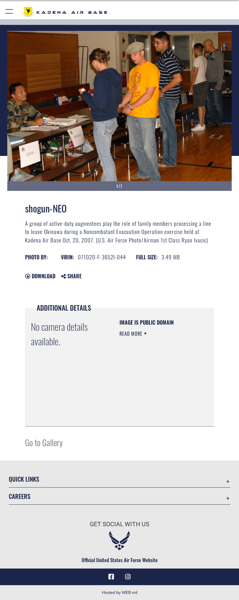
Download (42, 276)
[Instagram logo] (127, 576)
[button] (9, 12)
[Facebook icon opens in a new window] (111, 576)
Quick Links (24, 478)
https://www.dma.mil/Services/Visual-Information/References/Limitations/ (154, 407)
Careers (19, 496)
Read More (131, 333)
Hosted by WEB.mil (119, 592)
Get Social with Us (119, 524)
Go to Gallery (44, 442)
